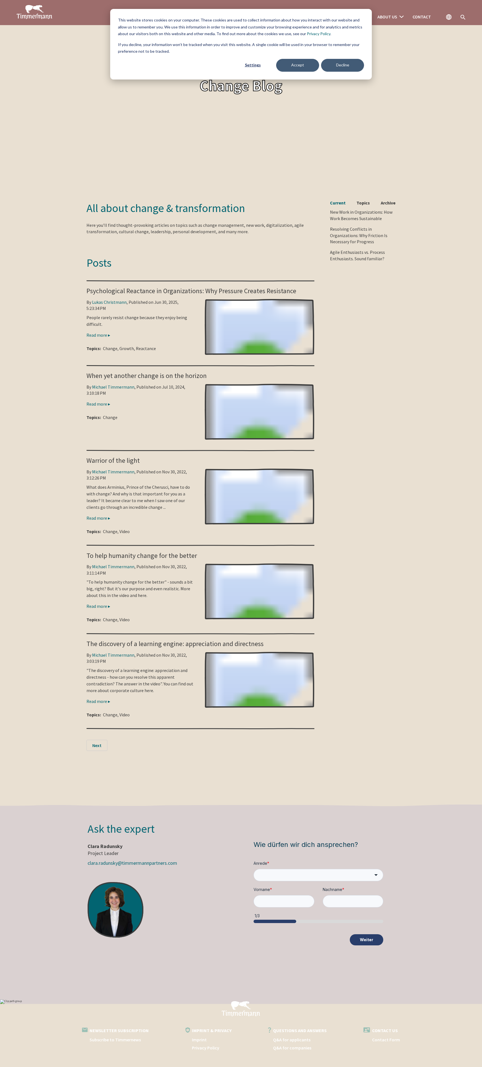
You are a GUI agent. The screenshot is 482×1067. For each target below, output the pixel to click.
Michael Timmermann (113, 387)
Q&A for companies (292, 1048)
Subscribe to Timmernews (115, 1039)
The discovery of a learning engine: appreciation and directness (175, 643)
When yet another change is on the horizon (146, 375)
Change (110, 348)
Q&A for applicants (291, 1039)
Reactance (146, 348)
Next (97, 745)
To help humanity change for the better (141, 555)
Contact (422, 17)
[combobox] (318, 875)
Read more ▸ (98, 335)
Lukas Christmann (109, 302)
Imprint (199, 1039)
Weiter (366, 939)
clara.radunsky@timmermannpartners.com (132, 863)
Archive (388, 202)
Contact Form (386, 1039)
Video (124, 531)
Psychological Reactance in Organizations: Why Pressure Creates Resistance (191, 290)
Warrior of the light (113, 460)
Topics (363, 202)
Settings (253, 64)
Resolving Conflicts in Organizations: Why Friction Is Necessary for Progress (358, 235)
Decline (342, 64)
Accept (297, 64)
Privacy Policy (318, 33)
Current (338, 202)
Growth (126, 348)
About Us (387, 17)
